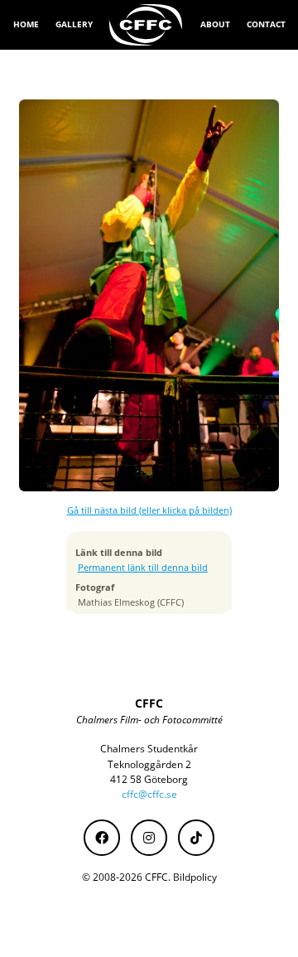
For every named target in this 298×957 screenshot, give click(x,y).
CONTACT (266, 24)
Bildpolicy (195, 877)
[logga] (146, 25)
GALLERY (74, 24)
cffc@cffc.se (149, 794)
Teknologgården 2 (149, 764)
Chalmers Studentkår (149, 749)
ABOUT (215, 24)
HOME (26, 24)
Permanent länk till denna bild (143, 567)
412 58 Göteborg (149, 779)
